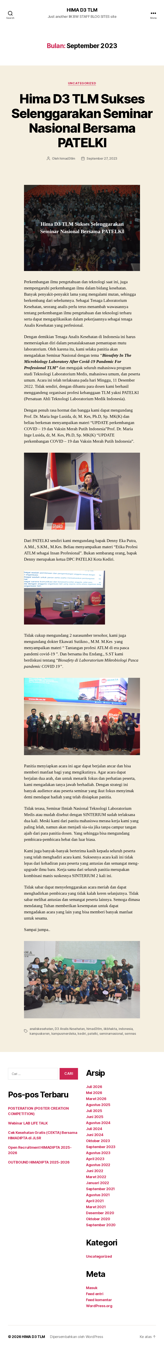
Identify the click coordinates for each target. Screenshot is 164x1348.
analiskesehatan (41, 1029)
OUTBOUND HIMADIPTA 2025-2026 (38, 1162)
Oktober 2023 (98, 1141)
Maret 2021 (96, 1207)
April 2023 (95, 1159)
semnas (130, 1034)
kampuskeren (40, 1034)
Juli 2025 (94, 1111)
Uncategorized (82, 83)
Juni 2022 (94, 1171)
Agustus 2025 (98, 1105)
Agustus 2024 (98, 1123)
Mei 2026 (94, 1093)
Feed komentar (99, 1300)
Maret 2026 (96, 1099)
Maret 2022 (96, 1177)
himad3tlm (67, 158)
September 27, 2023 (102, 158)
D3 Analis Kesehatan (70, 1029)
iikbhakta (110, 1029)
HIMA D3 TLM (82, 10)
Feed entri (94, 1294)
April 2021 (95, 1201)
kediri (82, 1034)
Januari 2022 (97, 1183)
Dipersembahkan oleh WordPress (76, 1337)
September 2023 (100, 1147)
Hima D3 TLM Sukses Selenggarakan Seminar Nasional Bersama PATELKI (81, 120)
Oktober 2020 (98, 1219)
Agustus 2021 (98, 1195)
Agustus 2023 (98, 1153)
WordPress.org (99, 1306)
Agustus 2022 (98, 1165)
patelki (93, 1034)
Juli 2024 (94, 1129)
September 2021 (100, 1189)
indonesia (126, 1029)
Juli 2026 (94, 1087)
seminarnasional (111, 1034)
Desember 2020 (100, 1213)
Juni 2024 (94, 1135)
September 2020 (101, 1225)
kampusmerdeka (63, 1034)
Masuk (91, 1288)
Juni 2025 (94, 1117)
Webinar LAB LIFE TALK (28, 1123)
